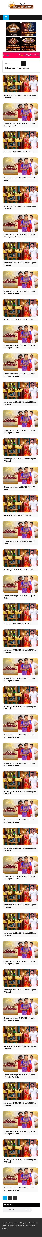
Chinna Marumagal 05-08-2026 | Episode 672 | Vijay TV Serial (19, 764)
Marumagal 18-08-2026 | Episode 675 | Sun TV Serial (20, 264)
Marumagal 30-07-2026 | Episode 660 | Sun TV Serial (20, 991)
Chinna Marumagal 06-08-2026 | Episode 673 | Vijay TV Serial (19, 736)
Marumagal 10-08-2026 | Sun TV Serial (18, 570)
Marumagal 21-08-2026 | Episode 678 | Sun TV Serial (20, 96)
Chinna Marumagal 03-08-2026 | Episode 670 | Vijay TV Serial (19, 878)
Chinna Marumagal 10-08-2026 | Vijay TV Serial (19, 597)
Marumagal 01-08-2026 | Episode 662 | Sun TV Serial (20, 906)
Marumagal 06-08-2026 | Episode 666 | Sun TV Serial (20, 708)
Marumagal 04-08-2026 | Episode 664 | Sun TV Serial (20, 793)
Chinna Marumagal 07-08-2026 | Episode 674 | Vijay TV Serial (19, 679)
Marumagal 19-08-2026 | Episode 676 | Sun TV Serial (20, 207)
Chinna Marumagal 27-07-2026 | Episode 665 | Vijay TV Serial (19, 1189)
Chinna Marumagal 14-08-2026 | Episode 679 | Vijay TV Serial (19, 375)
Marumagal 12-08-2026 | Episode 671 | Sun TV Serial (20, 460)
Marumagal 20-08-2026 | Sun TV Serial (18, 152)
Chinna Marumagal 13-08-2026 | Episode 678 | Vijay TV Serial (19, 432)
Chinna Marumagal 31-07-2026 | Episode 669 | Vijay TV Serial (19, 963)
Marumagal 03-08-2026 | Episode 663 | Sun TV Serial (20, 849)
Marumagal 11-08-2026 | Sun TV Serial (18, 515)
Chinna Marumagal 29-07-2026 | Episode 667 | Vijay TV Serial (19, 1076)
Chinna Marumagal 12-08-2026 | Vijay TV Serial (19, 488)
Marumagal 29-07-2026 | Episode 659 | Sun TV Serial (20, 1047)
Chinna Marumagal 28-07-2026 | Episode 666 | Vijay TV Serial (19, 1132)
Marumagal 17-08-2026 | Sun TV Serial (18, 319)
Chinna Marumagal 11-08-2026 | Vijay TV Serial (19, 542)
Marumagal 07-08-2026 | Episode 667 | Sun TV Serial (20, 651)
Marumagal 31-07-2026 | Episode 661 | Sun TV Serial (20, 934)
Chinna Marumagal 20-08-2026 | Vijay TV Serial (19, 179)
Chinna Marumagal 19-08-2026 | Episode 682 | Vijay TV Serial (19, 236)
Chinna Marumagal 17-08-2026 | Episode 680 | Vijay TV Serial (19, 346)
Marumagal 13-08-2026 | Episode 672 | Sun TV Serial (20, 403)
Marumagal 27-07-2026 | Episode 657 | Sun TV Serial (20, 1161)
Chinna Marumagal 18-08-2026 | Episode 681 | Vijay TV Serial (19, 292)
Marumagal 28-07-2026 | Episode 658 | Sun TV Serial (20, 1104)
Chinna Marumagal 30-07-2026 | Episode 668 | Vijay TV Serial (19, 1019)
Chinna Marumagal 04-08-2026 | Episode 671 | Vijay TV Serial (19, 821)
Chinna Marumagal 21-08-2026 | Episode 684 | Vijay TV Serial (19, 125)
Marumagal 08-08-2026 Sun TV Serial (18, 624)
